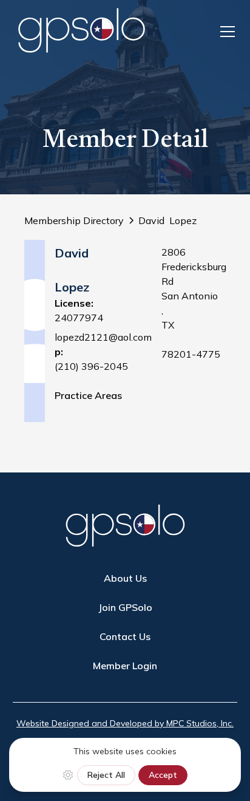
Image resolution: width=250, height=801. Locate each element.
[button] (225, 31)
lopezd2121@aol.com (103, 337)
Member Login (125, 666)
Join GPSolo (125, 607)
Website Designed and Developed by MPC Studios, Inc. (125, 723)
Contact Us (125, 636)
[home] (81, 31)
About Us (125, 578)
